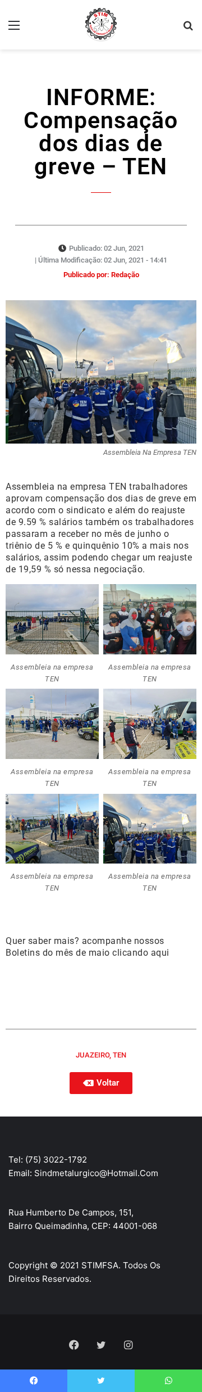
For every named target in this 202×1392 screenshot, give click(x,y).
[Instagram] (127, 1344)
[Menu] (14, 29)
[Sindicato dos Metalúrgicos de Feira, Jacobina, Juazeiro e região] (101, 25)
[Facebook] (74, 1344)
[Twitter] (101, 1344)
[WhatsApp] (168, 1381)
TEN (119, 1055)
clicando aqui (140, 952)
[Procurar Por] (188, 29)
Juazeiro (92, 1055)
